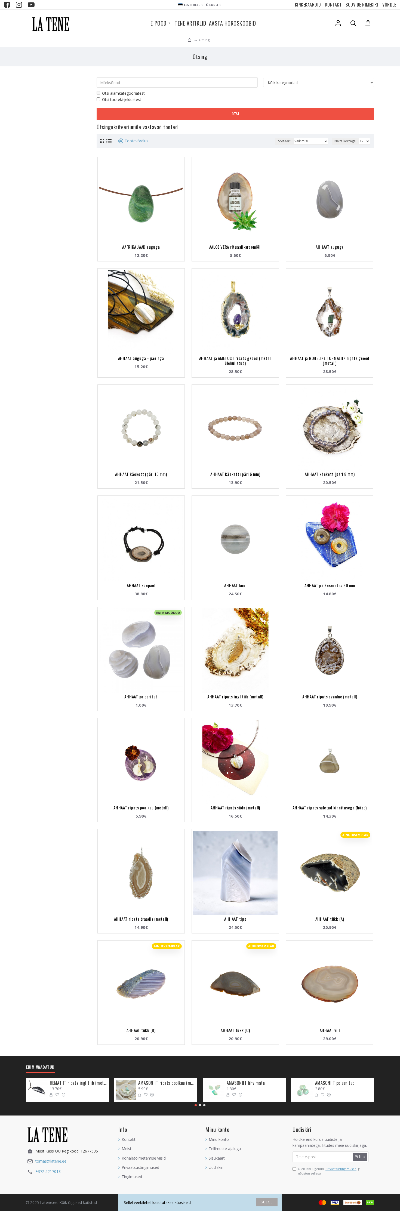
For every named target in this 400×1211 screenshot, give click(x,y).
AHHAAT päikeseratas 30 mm (329, 585)
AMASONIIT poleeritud (335, 1083)
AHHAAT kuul (235, 585)
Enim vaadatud (40, 1067)
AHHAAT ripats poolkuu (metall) (141, 807)
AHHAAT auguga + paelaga (141, 358)
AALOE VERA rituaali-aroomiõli (235, 246)
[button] (196, 1105)
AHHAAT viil (330, 1030)
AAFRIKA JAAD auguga (141, 246)
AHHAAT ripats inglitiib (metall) (235, 696)
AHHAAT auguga (330, 246)
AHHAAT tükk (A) (329, 918)
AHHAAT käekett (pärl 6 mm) (235, 474)
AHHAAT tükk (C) (235, 1030)
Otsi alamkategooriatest (123, 93)
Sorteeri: (284, 141)
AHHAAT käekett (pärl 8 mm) (330, 474)
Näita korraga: (345, 141)
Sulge (267, 1202)
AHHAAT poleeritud (141, 696)
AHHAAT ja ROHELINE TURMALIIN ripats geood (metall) (329, 360)
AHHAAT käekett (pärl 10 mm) (141, 474)
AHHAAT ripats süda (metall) (235, 807)
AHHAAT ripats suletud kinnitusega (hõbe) (330, 807)
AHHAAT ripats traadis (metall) (141, 918)
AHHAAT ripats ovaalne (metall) (329, 696)
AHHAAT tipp (235, 918)
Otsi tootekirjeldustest (121, 99)
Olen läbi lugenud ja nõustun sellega (329, 1171)
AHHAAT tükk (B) (141, 1030)
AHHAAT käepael (141, 585)
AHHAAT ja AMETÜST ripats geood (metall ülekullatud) (235, 360)
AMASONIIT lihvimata (246, 1083)
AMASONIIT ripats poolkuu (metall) (166, 1083)
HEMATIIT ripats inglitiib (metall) (78, 1083)
